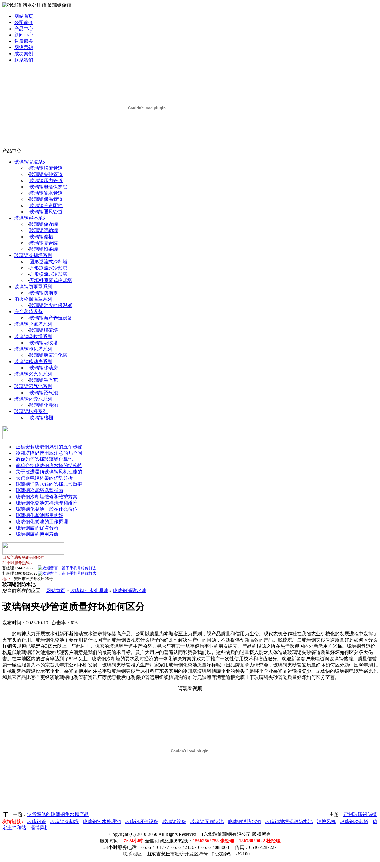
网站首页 (23, 16)
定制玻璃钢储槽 (360, 814)
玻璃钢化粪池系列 (33, 398)
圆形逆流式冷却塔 (48, 261)
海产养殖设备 (28, 311)
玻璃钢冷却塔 (64, 821)
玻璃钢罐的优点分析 (37, 527)
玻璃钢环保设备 (141, 821)
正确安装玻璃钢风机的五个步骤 (49, 446)
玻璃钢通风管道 (46, 211)
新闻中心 (23, 34)
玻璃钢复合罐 (43, 242)
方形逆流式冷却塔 (48, 267)
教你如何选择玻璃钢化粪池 (44, 459)
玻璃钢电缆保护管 (48, 186)
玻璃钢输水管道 (46, 193)
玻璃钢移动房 (43, 367)
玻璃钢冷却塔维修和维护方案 (46, 496)
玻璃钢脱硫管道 (46, 168)
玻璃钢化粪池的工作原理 (42, 521)
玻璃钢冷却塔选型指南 (39, 490)
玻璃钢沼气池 (43, 392)
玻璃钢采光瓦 (43, 380)
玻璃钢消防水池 (129, 590)
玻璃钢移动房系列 (33, 361)
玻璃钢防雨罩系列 (33, 286)
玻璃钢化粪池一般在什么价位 (46, 509)
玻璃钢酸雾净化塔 (48, 355)
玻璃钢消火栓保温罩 (50, 305)
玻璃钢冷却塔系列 (33, 255)
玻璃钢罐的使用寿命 (37, 534)
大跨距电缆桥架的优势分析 (44, 477)
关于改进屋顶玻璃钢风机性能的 (49, 471)
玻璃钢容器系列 (31, 217)
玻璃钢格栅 (41, 417)
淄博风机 (326, 821)
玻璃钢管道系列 (31, 161)
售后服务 (23, 41)
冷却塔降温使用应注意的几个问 (49, 453)
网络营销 (23, 47)
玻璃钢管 (36, 821)
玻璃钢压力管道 (46, 180)
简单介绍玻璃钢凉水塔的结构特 (49, 465)
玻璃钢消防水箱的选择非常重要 (49, 484)
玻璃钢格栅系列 (31, 411)
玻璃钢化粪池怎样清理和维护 (46, 502)
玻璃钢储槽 (41, 236)
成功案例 (23, 53)
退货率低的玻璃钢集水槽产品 (58, 814)
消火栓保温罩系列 (33, 299)
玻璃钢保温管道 (46, 199)
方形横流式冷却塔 (48, 274)
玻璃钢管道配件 (46, 205)
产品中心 (23, 28)
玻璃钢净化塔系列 (33, 349)
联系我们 (23, 59)
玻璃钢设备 (174, 821)
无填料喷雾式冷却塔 (50, 280)
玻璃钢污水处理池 (89, 590)
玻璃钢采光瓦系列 (33, 373)
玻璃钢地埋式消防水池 (289, 821)
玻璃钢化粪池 (43, 405)
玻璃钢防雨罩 (43, 292)
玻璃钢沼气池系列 (33, 386)
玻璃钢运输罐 (43, 230)
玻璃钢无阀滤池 (207, 821)
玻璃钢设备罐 (43, 249)
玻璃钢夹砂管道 (46, 174)
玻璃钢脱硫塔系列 (33, 324)
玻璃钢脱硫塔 (43, 330)
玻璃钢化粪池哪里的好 (39, 515)
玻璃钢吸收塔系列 (33, 336)
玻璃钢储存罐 (43, 224)
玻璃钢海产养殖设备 (50, 317)
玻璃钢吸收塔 (43, 342)
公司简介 (23, 22)
